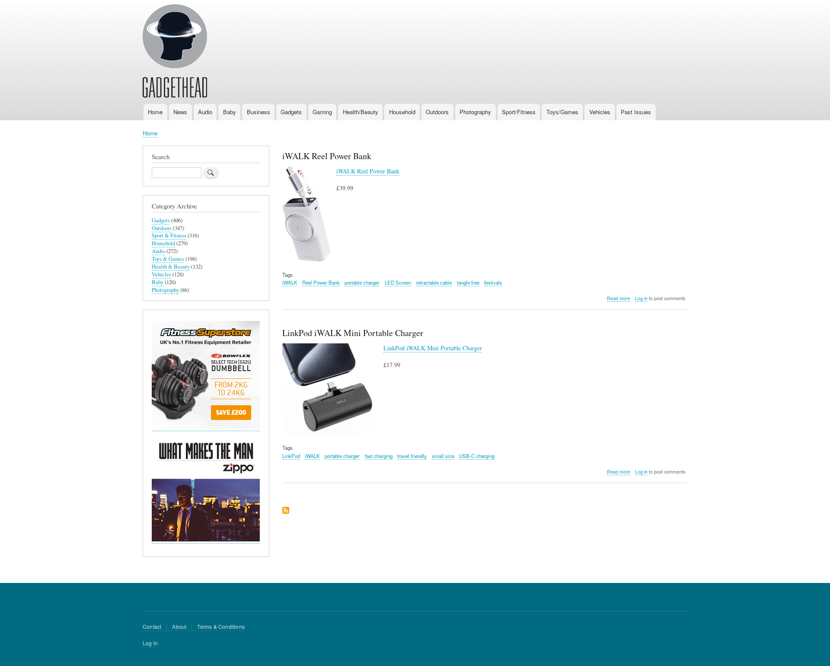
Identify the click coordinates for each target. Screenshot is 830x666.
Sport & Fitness (169, 235)
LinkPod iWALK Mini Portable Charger (432, 348)
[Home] (175, 52)
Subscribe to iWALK (285, 511)
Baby (229, 112)
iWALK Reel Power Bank (367, 171)
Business (258, 112)
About (179, 626)
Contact (152, 626)
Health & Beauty (171, 266)
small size (443, 455)
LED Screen (398, 282)
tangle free (468, 282)
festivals (493, 282)
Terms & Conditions (221, 626)
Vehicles (599, 112)
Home (155, 112)
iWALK (289, 282)
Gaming (322, 112)
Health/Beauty (360, 112)
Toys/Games (562, 112)
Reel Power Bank (321, 282)
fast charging (379, 455)
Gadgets (291, 112)
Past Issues (636, 112)
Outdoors (437, 112)
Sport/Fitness (519, 112)
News (180, 112)
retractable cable (434, 282)
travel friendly (412, 455)
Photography (475, 112)
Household (402, 112)
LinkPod (291, 455)
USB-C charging (477, 455)
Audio (205, 112)
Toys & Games (168, 259)
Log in (641, 298)
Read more (618, 298)
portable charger (362, 282)
